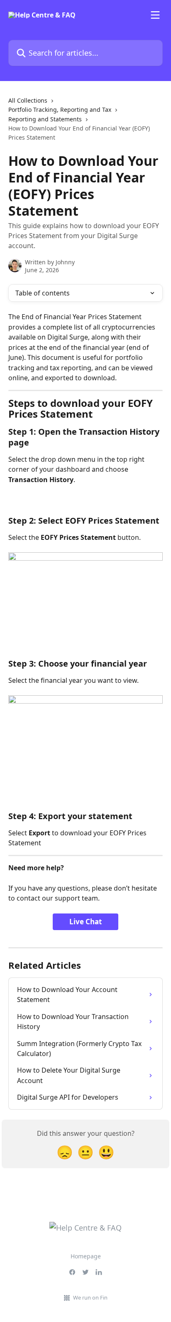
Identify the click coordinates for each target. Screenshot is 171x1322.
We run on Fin (90, 1297)
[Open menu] (155, 15)
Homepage (86, 1256)
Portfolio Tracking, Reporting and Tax (59, 109)
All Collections (27, 100)
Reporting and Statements (45, 119)
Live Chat (85, 921)
